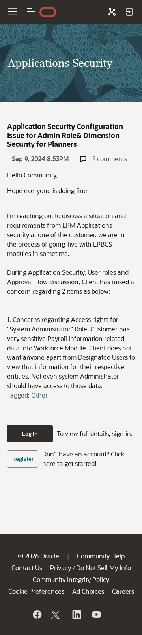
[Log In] (129, 12)
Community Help (101, 556)
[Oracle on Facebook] (37, 614)
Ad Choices (88, 591)
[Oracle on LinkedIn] (76, 614)
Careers (123, 591)
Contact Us (26, 567)
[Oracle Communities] (111, 12)
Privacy (60, 567)
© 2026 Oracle (38, 556)
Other (39, 395)
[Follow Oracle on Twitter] (56, 614)
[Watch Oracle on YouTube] (96, 614)
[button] (30, 11)
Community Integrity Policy (71, 579)
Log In (30, 433)
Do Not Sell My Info (103, 567)
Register (23, 458)
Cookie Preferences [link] (36, 591)
